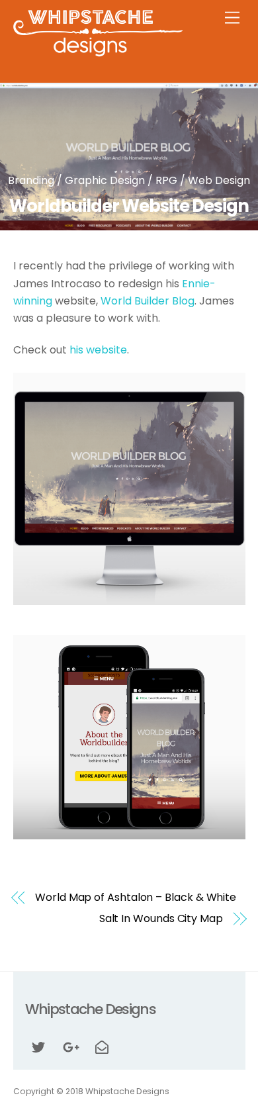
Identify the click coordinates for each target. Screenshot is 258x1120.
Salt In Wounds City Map (161, 918)
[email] (102, 1046)
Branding (31, 180)
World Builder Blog (147, 300)
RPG (166, 180)
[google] (70, 1046)
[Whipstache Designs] (98, 53)
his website (98, 349)
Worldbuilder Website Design (128, 206)
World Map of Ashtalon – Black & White (135, 897)
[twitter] (38, 1046)
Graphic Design (105, 180)
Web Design (219, 180)
